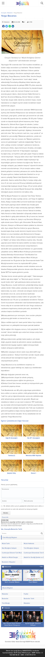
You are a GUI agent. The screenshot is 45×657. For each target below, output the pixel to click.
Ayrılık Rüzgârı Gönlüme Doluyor (33, 624)
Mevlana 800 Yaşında (33, 455)
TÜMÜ (41, 566)
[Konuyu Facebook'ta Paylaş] (3, 26)
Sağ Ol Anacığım (11, 438)
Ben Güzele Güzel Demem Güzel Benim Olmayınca (12, 624)
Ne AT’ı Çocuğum (33, 438)
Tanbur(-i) (11, 455)
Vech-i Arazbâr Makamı (12, 582)
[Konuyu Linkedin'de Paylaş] (13, 26)
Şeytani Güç (11, 473)
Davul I (33, 473)
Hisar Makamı (33, 582)
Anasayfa (3, 13)
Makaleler (10, 13)
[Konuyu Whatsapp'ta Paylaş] (9, 26)
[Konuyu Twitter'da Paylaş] (6, 26)
